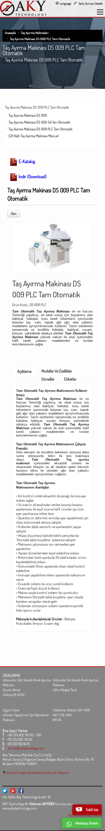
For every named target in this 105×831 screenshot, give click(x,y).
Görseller (48, 379)
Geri (13, 213)
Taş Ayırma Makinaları (35, 33)
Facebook (21, 790)
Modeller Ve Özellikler (57, 371)
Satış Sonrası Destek (90, 3)
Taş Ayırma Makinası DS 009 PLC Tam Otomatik (40, 39)
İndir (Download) (32, 176)
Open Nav (100, 12)
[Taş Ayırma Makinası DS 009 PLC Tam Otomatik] (52, 246)
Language (65, 3)
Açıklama (24, 371)
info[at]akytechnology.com (26, 748)
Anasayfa (10, 33)
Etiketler (70, 379)
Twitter (4, 790)
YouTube (12, 790)
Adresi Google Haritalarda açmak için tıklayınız (37, 772)
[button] (87, 809)
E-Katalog (26, 161)
